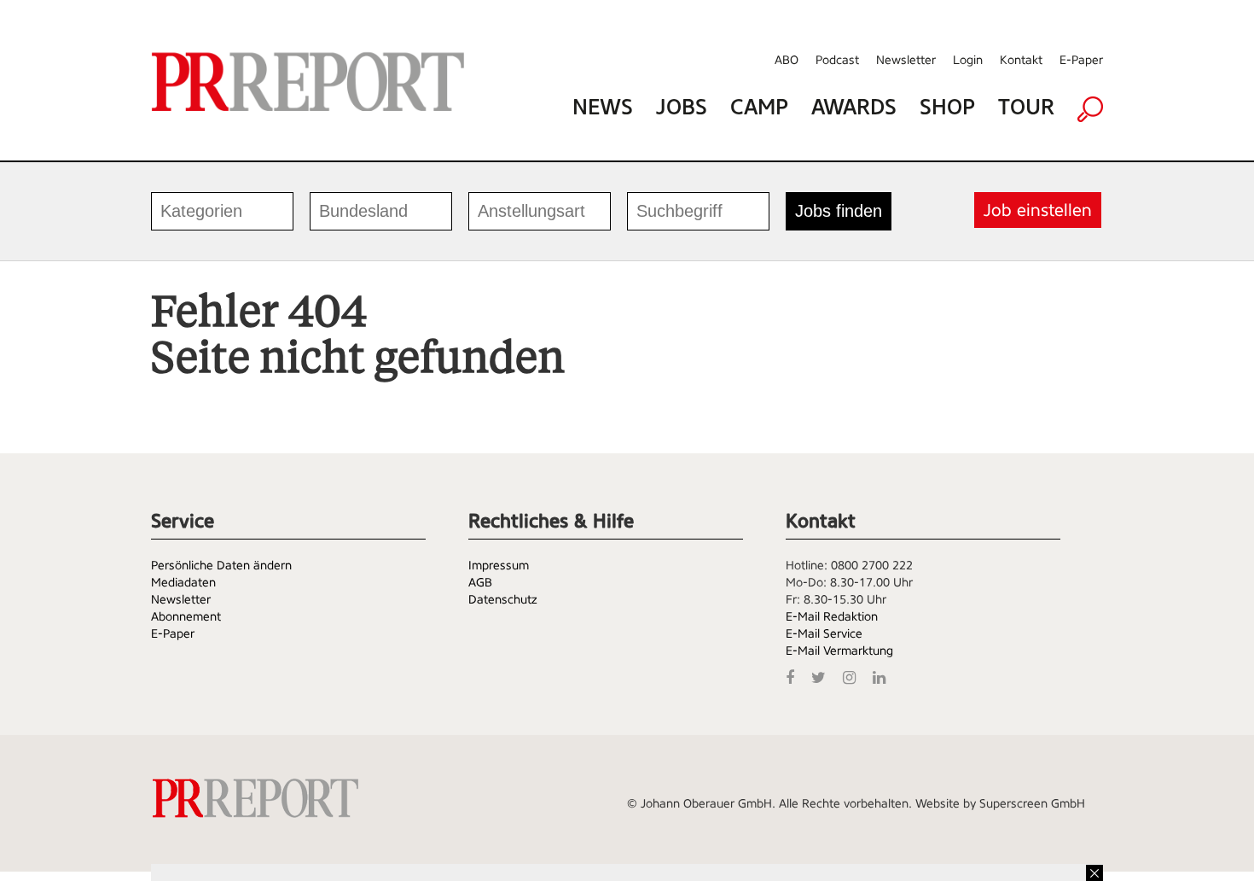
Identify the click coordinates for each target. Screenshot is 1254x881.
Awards (854, 107)
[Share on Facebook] (794, 675)
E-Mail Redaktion (832, 616)
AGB (480, 582)
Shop (947, 107)
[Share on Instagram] (853, 675)
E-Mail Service (824, 633)
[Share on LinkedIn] (883, 675)
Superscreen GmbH (1032, 803)
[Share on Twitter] (822, 675)
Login (968, 59)
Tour (1026, 107)
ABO (786, 59)
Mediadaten (183, 582)
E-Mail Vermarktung (839, 650)
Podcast (837, 59)
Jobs (681, 107)
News (602, 107)
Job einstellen (1038, 210)
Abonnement (186, 616)
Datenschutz (502, 599)
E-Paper (1081, 59)
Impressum (498, 565)
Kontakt (1021, 59)
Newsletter (906, 59)
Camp (759, 107)
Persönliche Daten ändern (221, 565)
